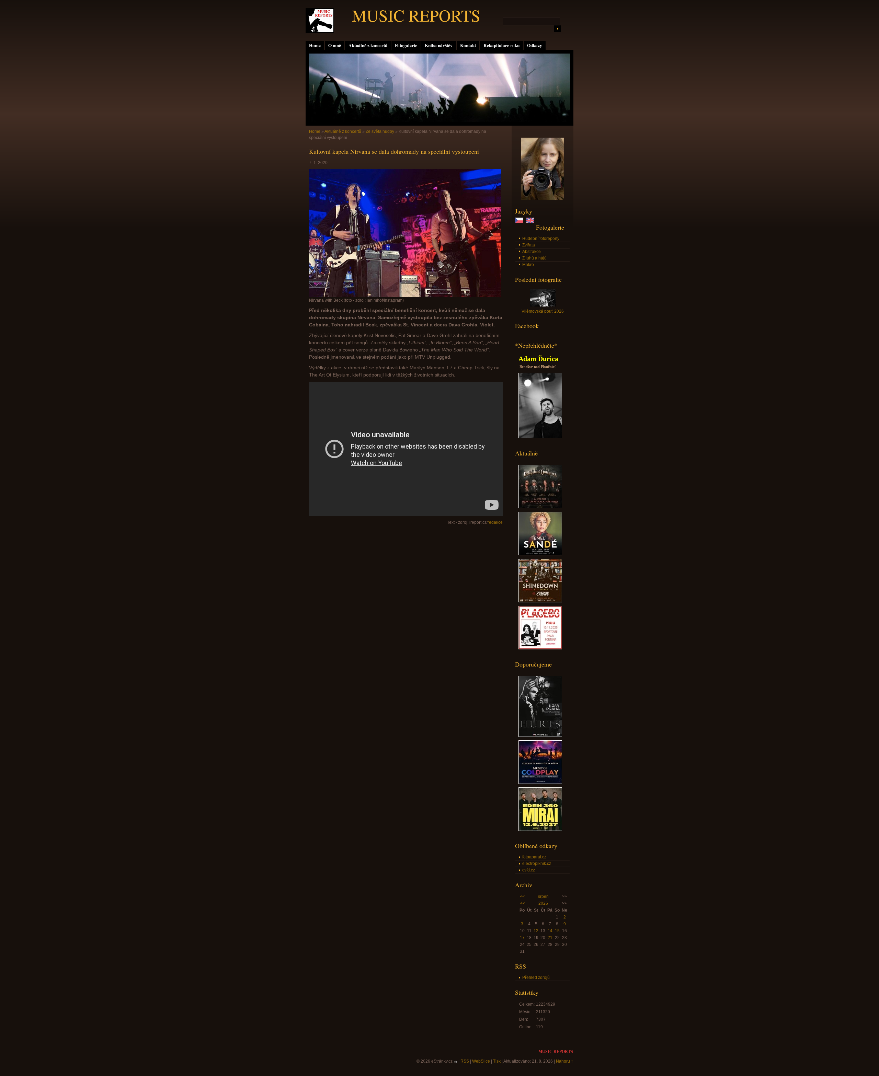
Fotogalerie (406, 45)
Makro (528, 264)
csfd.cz (528, 870)
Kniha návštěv (439, 45)
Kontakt (468, 45)
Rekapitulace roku (501, 45)
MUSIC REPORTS (416, 15)
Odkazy (534, 45)
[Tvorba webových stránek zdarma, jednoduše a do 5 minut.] (456, 1061)
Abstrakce (531, 251)
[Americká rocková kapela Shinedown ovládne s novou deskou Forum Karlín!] (540, 601)
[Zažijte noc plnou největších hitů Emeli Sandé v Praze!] (540, 554)
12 (536, 930)
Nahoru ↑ (564, 1061)
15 (557, 930)
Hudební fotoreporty (540, 238)
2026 (543, 903)
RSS (464, 1061)
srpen (543, 896)
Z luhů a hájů (534, 258)
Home (315, 45)
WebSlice (481, 1061)
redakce (495, 522)
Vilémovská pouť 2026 (543, 311)
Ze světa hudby (380, 131)
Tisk (497, 1061)
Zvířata (528, 245)
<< (522, 896)
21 (550, 937)
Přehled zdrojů (536, 977)
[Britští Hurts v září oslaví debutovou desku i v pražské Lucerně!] (540, 735)
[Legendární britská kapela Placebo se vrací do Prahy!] (540, 648)
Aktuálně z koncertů (368, 45)
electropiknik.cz (536, 863)
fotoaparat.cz (534, 857)
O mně (334, 45)
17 (522, 937)
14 (550, 930)
